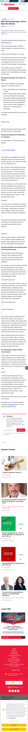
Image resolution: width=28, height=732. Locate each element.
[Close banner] (26, 2)
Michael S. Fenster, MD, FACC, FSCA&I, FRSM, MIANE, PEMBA (13, 507)
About (14, 649)
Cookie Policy (12, 718)
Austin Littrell (7, 474)
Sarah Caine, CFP (20, 597)
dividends (4, 262)
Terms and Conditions (14, 659)
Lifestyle (4, 442)
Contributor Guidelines (14, 661)
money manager (10, 150)
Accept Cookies (14, 729)
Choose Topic (12, 8)
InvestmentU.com (6, 42)
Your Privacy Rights (14, 666)
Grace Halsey (7, 538)
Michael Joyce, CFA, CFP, (9, 597)
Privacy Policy (14, 662)
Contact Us (14, 652)
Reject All (14, 725)
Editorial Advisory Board (14, 655)
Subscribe (20, 430)
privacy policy (7, 434)
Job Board (14, 657)
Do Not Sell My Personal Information (14, 664)
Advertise (14, 650)
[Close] (26, 701)
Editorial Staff (14, 654)
